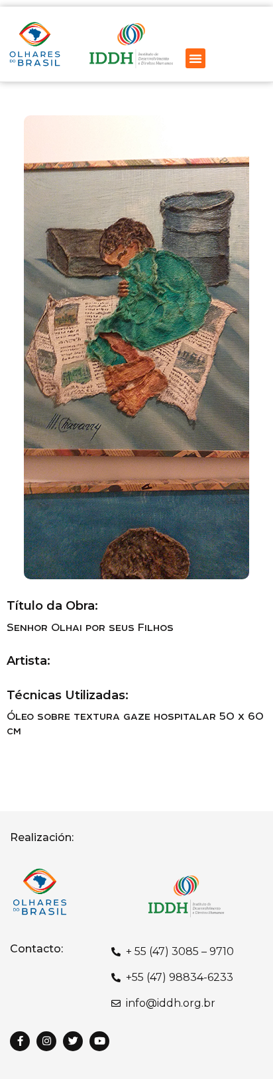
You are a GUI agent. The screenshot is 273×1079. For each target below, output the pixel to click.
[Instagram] (46, 1041)
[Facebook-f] (20, 1041)
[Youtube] (99, 1041)
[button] (195, 58)
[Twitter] (73, 1041)
